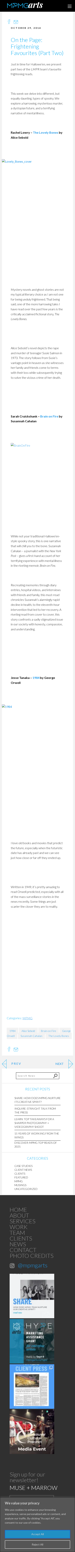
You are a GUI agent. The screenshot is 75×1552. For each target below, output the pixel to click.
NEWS (18, 1244)
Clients (19, 1173)
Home (18, 1209)
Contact (23, 1250)
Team (17, 1232)
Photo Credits (31, 1255)
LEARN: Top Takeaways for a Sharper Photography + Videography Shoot (34, 1122)
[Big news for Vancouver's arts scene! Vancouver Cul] (32, 1432)
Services (22, 1221)
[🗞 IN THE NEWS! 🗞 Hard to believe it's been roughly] (32, 1386)
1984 (35, 677)
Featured (21, 1177)
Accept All (37, 1534)
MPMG (27, 1018)
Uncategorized (26, 1189)
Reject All (37, 1544)
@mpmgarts (33, 1265)
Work (19, 1227)
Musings (20, 1185)
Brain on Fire (49, 416)
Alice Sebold (28, 1030)
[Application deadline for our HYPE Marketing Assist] (32, 1341)
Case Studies (23, 1165)
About (19, 1215)
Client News (23, 1169)
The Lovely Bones (45, 132)
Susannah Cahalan (31, 1035)
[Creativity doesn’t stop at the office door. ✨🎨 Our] (32, 1296)
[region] (37, 1524)
